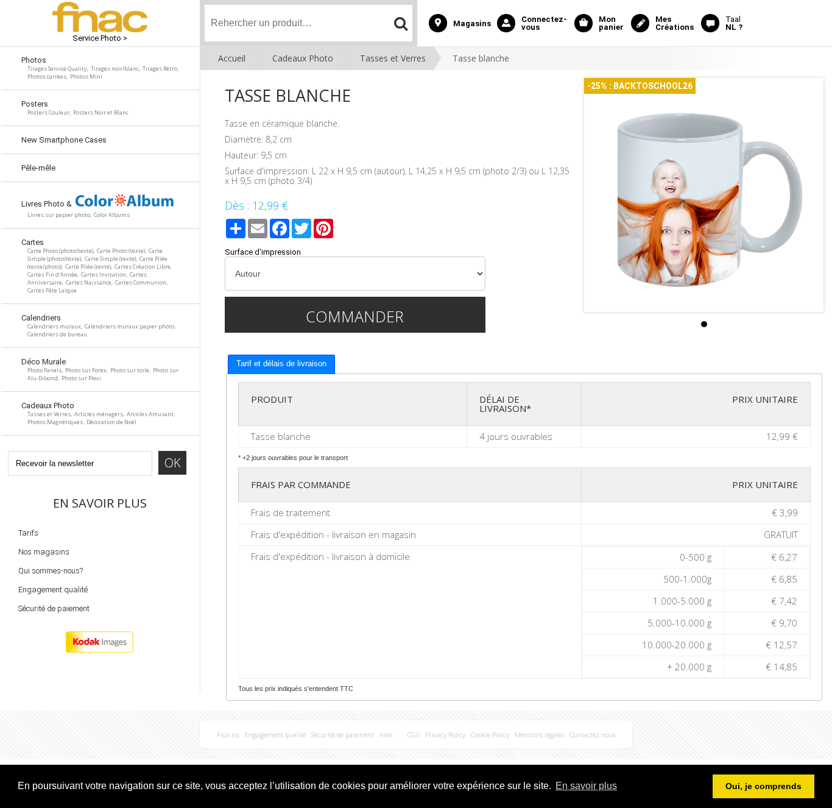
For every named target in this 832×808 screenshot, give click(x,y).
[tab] (281, 364)
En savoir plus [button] (586, 786)
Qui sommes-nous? (50, 570)
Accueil (231, 58)
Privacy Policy (445, 734)
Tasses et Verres (393, 58)
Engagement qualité (53, 589)
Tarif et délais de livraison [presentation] (281, 363)
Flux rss (228, 734)
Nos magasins (43, 551)
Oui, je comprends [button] (763, 786)
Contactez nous (592, 734)
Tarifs (28, 532)
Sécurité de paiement (54, 608)
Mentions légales (539, 734)
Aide (385, 734)
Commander (355, 316)
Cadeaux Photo (302, 58)
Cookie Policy (490, 734)
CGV (413, 734)
